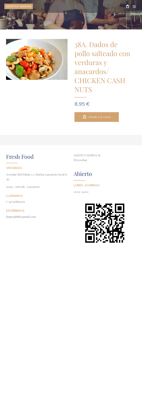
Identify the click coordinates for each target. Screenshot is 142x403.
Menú (134, 6)
